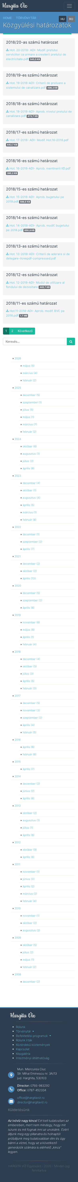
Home (7, 18)
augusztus (31, 453)
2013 (18, 805)
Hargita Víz (14, 6)
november (31, 622)
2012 (18, 842)
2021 (18, 556)
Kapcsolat (22, 1049)
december (31, 395)
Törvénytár (26, 18)
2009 (18, 937)
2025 (18, 387)
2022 (18, 527)
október (30, 446)
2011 (17, 864)
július (28, 409)
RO (71, 19)
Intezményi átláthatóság (32, 1058)
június (28, 791)
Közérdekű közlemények (33, 1045)
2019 (18, 615)
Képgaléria (23, 1054)
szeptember (32, 402)
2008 (18, 974)
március (30, 373)
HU (63, 19)
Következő (25, 331)
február (29, 380)
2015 (18, 761)
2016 (18, 739)
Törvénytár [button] (24, 1031)
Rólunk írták (24, 1040)
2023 (18, 475)
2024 (18, 439)
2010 (18, 908)
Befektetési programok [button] (32, 1036)
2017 (18, 695)
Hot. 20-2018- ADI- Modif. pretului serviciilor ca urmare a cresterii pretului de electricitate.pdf (36, 54)
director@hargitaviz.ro (32, 1102)
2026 (18, 358)
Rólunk (20, 1027)
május (29, 365)
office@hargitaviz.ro (31, 1098)
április (28, 468)
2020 (18, 585)
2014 (18, 776)
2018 (18, 651)
